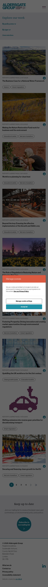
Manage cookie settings (24, 301)
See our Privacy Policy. (21, 291)
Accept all (24, 307)
